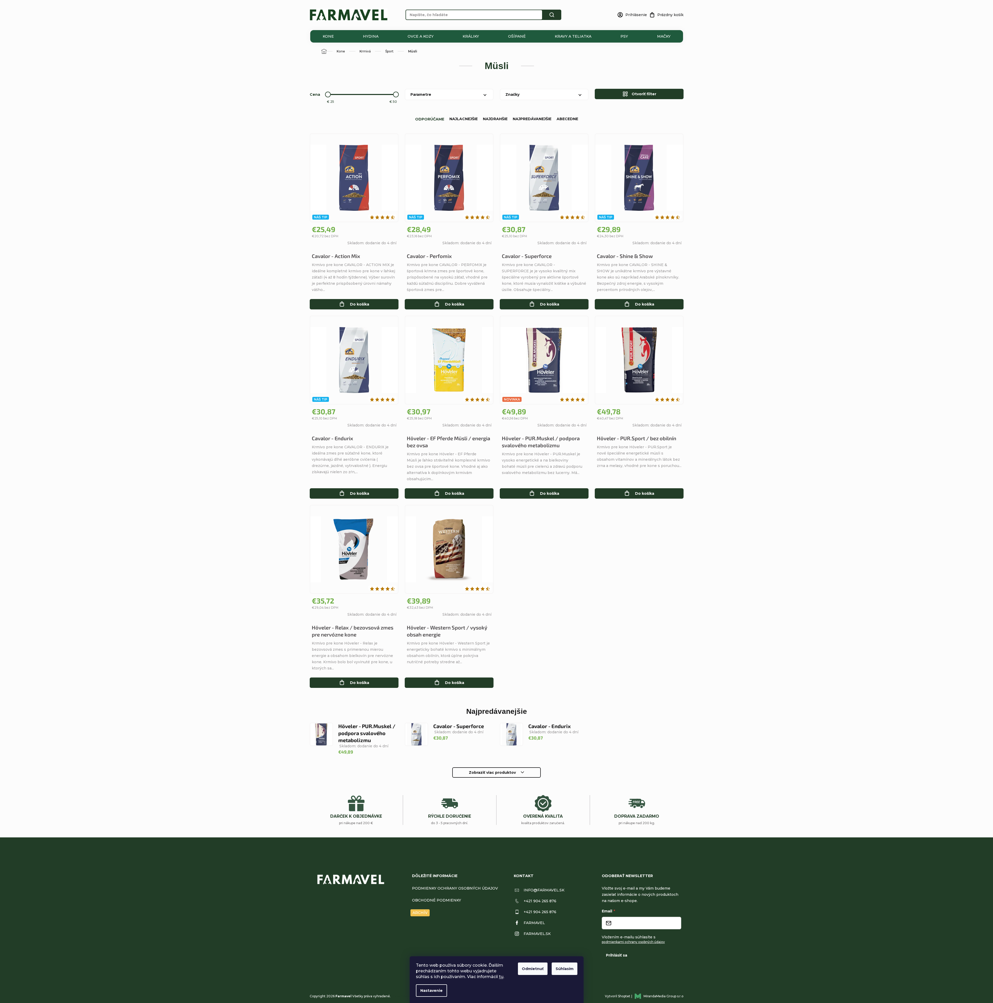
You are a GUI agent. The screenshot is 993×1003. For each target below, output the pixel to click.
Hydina (371, 36)
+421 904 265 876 (540, 901)
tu (501, 976)
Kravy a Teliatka (573, 36)
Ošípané (517, 36)
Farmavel (534, 922)
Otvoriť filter (644, 94)
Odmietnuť (533, 968)
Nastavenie (431, 990)
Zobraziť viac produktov (492, 772)
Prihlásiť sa (616, 955)
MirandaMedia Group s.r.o (664, 996)
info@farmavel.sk (544, 890)
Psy (624, 36)
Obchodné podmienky (436, 900)
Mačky (664, 36)
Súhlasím (564, 968)
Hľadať (552, 15)
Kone (328, 36)
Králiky (471, 36)
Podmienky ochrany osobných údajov (455, 888)
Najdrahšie (495, 119)
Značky (512, 94)
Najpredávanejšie (532, 119)
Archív (420, 912)
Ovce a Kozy (421, 36)
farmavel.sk (537, 933)
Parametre (420, 94)
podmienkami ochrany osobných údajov (633, 942)
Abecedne (567, 119)
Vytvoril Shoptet (617, 996)
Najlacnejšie (463, 119)
